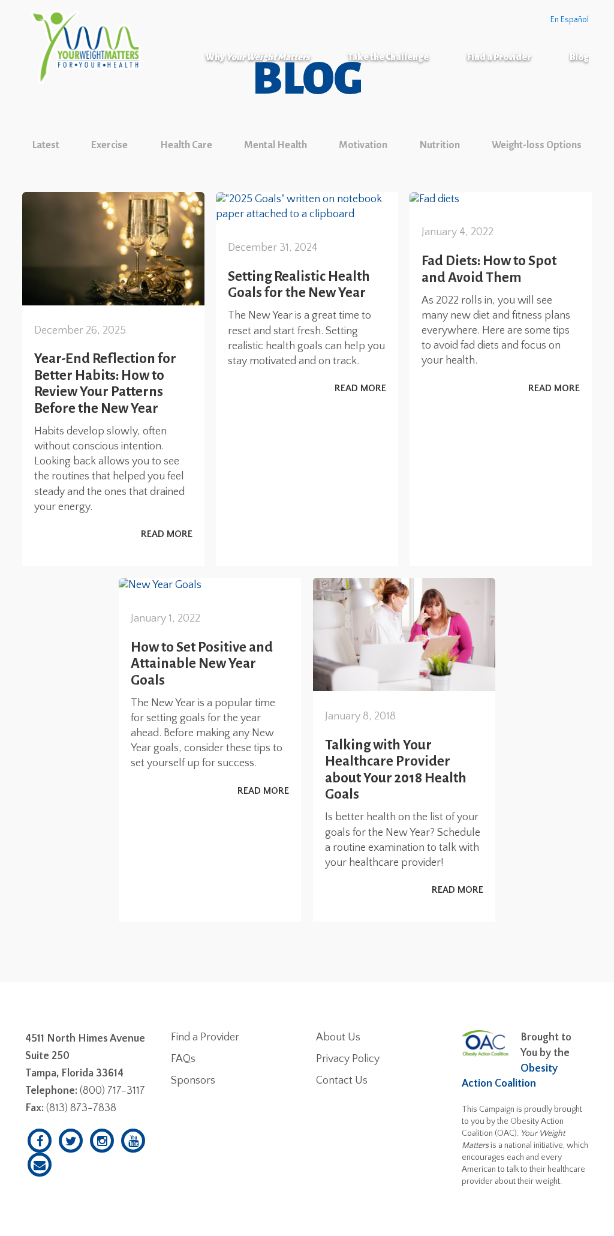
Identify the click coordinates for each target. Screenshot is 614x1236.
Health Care (186, 145)
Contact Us (342, 1081)
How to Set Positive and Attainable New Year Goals (202, 664)
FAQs (183, 1059)
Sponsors (193, 1081)
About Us (338, 1037)
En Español (569, 20)
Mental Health (275, 145)
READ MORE (166, 534)
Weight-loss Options (537, 145)
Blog (579, 57)
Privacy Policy (348, 1059)
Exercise (109, 145)
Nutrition (440, 145)
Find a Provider (499, 57)
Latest (45, 145)
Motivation (363, 145)
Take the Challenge (388, 57)
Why (257, 57)
